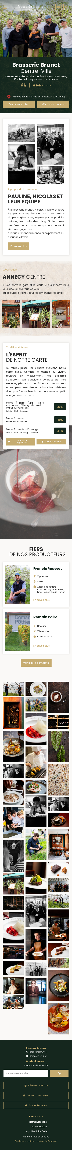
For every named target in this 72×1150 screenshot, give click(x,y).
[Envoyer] (59, 1073)
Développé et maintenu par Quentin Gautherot (36, 1141)
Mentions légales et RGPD (36, 1136)
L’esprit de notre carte (36, 1131)
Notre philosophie (38, 1121)
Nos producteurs (38, 1126)
